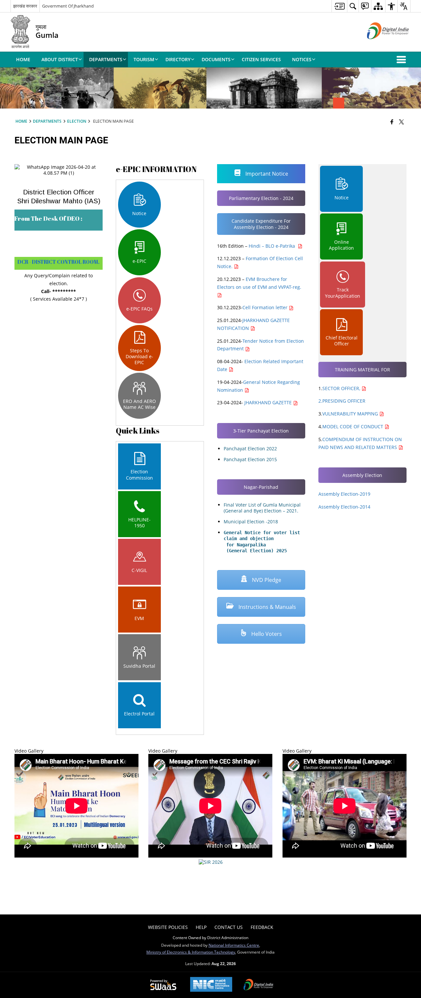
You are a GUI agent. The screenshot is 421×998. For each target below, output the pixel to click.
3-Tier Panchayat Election (261, 431)
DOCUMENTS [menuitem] (216, 59)
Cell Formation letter (265, 307)
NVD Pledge (266, 580)
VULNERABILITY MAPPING (350, 414)
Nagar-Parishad (261, 487)
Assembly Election (362, 475)
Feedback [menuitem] (262, 927)
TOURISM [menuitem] (144, 59)
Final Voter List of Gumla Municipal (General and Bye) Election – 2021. (262, 508)
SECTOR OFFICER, (341, 388)
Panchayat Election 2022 (250, 448)
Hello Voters (266, 633)
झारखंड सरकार (25, 6)
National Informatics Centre (234, 945)
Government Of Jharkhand (68, 6)
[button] (402, 59)
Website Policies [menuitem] (168, 927)
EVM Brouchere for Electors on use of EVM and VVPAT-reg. (259, 283)
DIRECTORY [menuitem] (177, 59)
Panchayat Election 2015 (250, 459)
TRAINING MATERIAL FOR (362, 369)
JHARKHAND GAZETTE (268, 402)
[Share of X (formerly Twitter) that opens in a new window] (401, 121)
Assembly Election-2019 (344, 494)
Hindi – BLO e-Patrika (273, 246)
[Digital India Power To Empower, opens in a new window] (258, 985)
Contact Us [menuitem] (228, 927)
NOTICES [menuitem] (301, 59)
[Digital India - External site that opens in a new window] (379, 44)
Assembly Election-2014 (344, 507)
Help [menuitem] (201, 927)
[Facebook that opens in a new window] (392, 121)
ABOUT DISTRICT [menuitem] (59, 59)
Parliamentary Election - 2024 (261, 198)
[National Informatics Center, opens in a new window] (211, 985)
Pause (400, 878)
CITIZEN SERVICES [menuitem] (261, 59)
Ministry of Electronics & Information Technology (190, 952)
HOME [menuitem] (23, 59)
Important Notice (266, 173)
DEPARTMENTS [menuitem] (105, 59)
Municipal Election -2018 (251, 521)
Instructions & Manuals (266, 607)
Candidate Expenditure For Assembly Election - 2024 (261, 224)
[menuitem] (339, 6)
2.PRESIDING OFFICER (341, 401)
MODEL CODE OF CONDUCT (353, 426)
